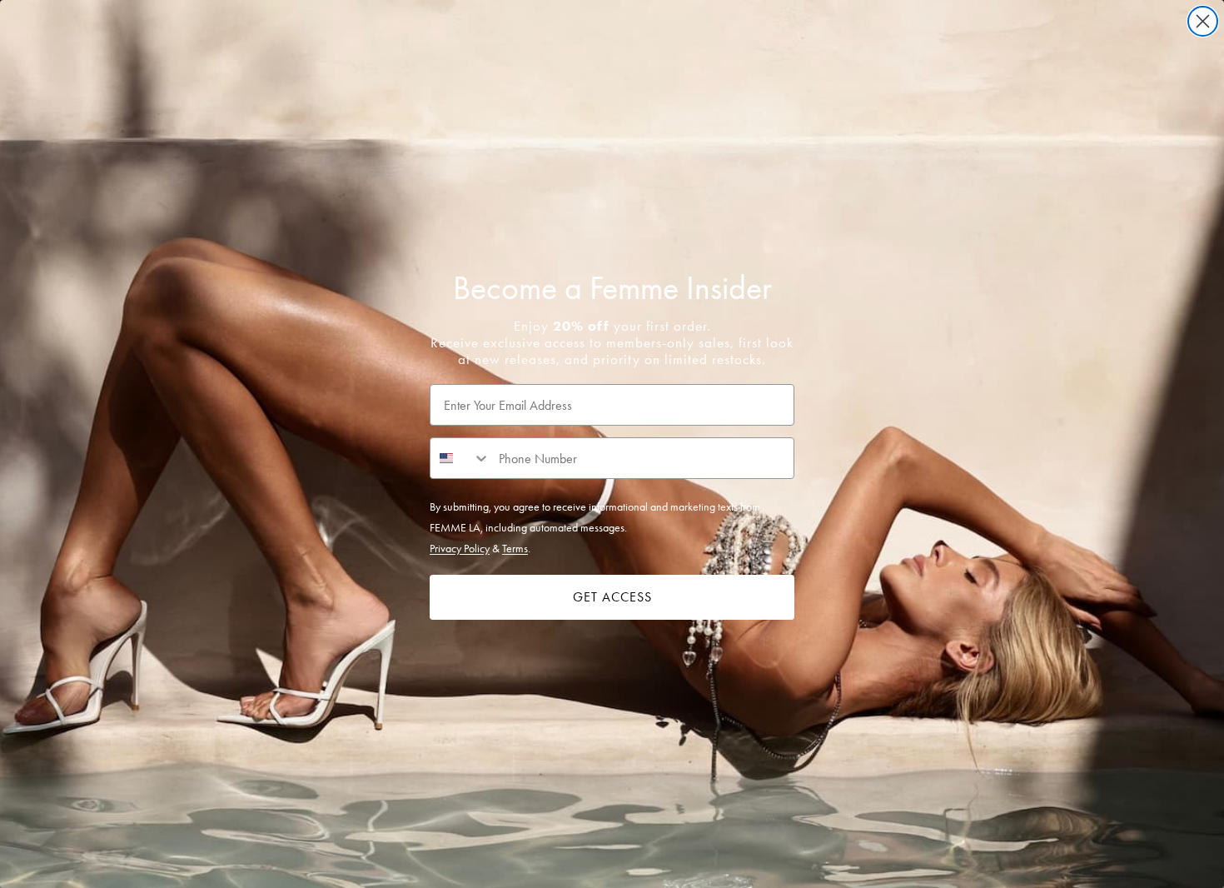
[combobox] (460, 458)
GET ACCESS (612, 597)
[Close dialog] (1202, 21)
